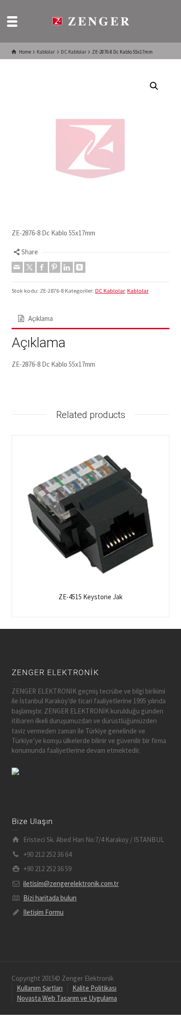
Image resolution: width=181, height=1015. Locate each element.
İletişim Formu (43, 912)
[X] (29, 267)
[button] (154, 86)
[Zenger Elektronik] (90, 20)
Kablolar (138, 290)
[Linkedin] (67, 267)
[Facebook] (42, 267)
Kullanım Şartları (40, 988)
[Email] (17, 267)
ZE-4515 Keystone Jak (90, 596)
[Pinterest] (54, 267)
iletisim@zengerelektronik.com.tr (71, 883)
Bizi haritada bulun (50, 897)
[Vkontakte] (79, 267)
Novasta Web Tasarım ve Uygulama (67, 998)
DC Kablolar (109, 290)
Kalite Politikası (94, 988)
